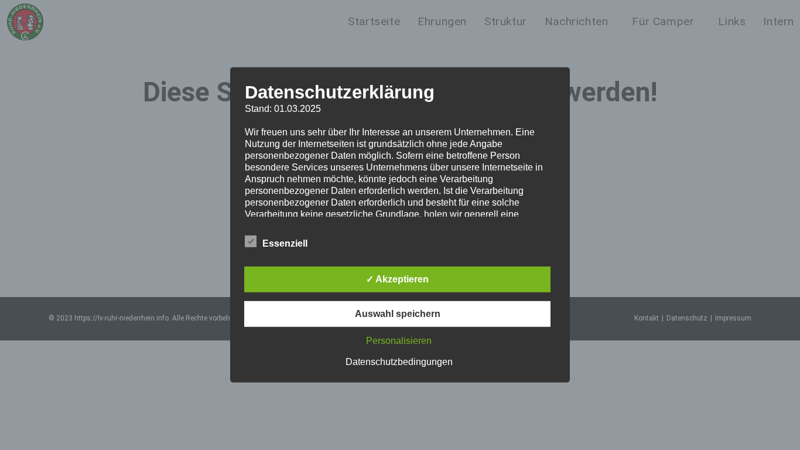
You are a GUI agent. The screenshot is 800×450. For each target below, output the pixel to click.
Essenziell (284, 243)
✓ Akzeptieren (397, 279)
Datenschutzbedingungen (399, 362)
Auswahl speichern (397, 314)
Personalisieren (399, 341)
